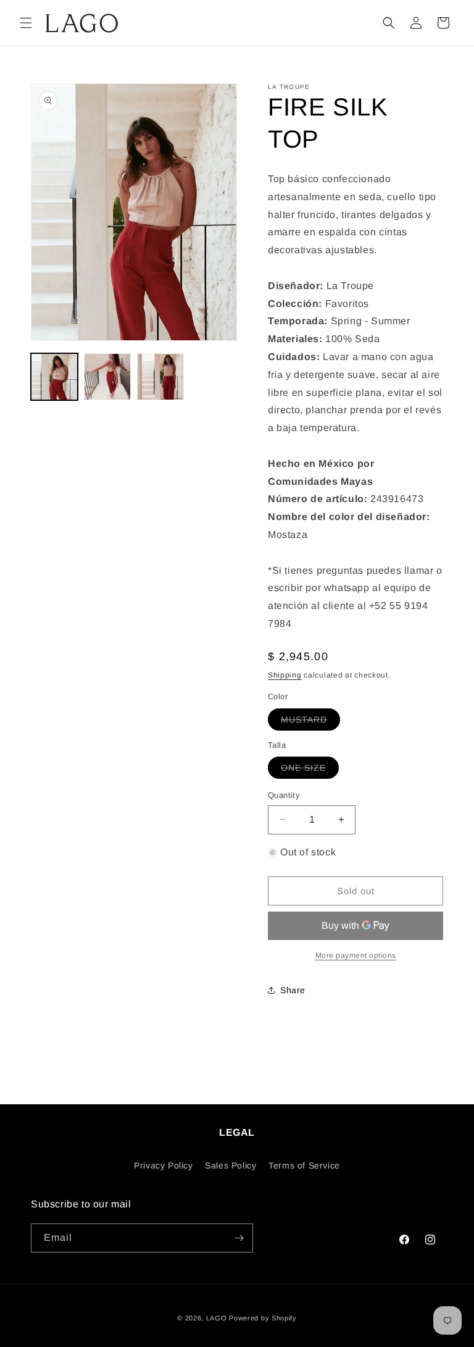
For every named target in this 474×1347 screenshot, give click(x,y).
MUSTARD (310, 722)
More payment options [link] (355, 955)
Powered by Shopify (263, 1318)
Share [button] (293, 990)
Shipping (285, 675)
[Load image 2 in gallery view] (107, 376)
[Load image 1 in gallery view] (54, 376)
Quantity (284, 795)
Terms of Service (304, 1165)
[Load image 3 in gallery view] (160, 376)
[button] (26, 22)
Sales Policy (230, 1165)
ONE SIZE (310, 770)
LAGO (216, 1318)
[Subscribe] (238, 1238)
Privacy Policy (163, 1165)
